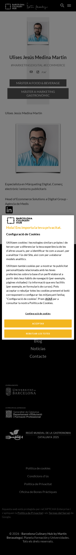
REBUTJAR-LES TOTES (38, 333)
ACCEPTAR (38, 323)
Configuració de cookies (37, 313)
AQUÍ (48, 298)
